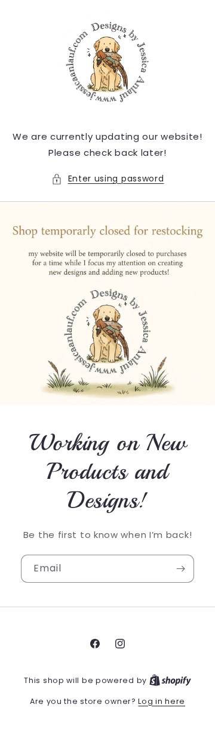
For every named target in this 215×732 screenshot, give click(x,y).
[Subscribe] (180, 569)
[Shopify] (170, 680)
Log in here (161, 701)
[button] (107, 178)
